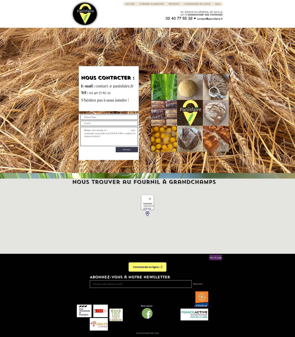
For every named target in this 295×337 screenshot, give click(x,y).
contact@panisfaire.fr (210, 18)
